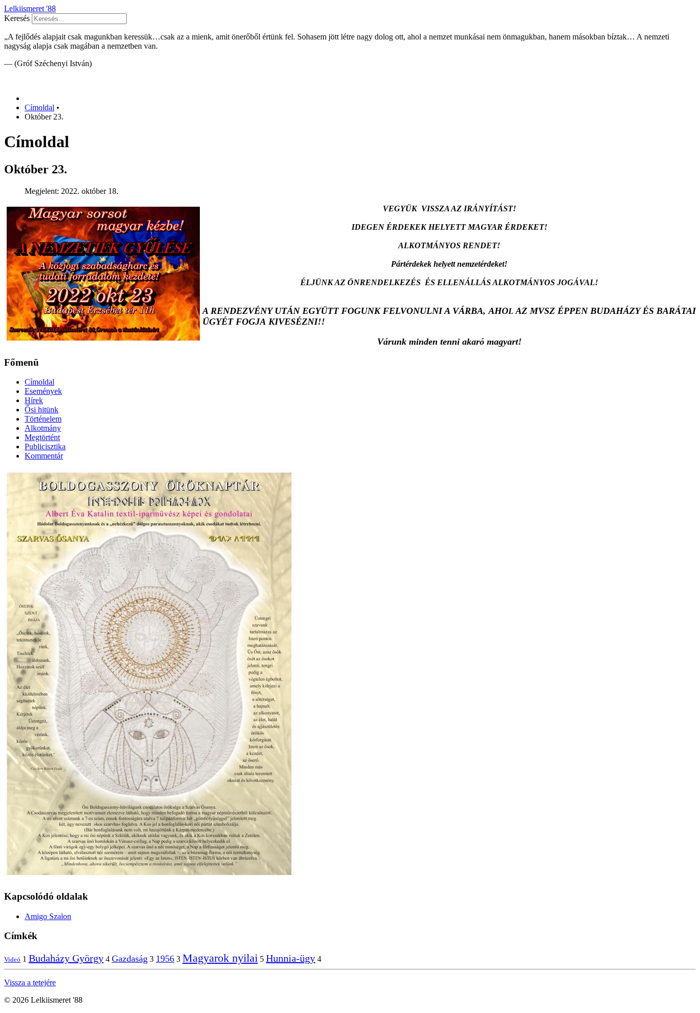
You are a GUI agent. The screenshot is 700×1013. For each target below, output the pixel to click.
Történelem (43, 418)
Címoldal (39, 382)
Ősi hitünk (41, 409)
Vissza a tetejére (30, 982)
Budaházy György (66, 958)
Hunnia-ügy (290, 958)
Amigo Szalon (48, 916)
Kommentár (44, 455)
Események (43, 391)
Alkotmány (43, 428)
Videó (12, 959)
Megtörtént (42, 437)
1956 (165, 959)
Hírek (34, 400)
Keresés (17, 18)
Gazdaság (130, 959)
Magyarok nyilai (220, 957)
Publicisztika (45, 446)
